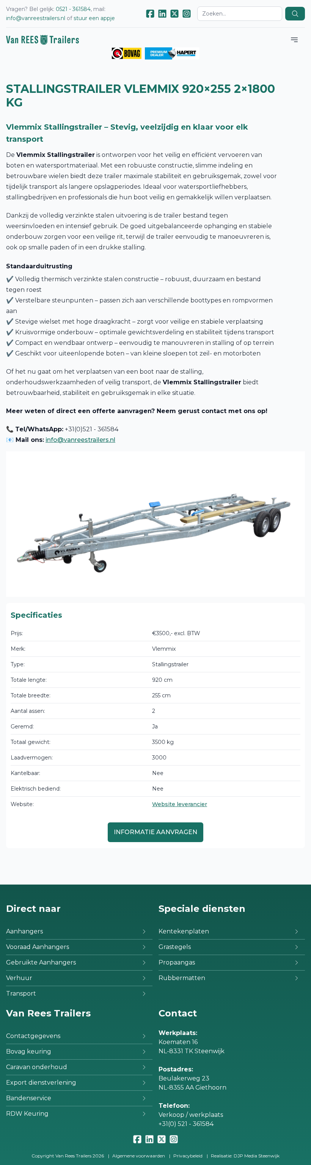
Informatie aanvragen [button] (155, 832)
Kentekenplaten (184, 931)
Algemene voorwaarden (138, 1156)
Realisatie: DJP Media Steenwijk (245, 1156)
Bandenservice (28, 1098)
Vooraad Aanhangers (37, 946)
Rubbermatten (182, 978)
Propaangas (177, 962)
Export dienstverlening (41, 1082)
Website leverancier (179, 804)
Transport (21, 993)
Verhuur (19, 978)
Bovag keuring (28, 1051)
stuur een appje (94, 18)
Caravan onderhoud (36, 1067)
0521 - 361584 (73, 9)
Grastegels (175, 946)
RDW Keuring (27, 1113)
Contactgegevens (33, 1036)
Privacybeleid (188, 1156)
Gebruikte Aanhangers (41, 962)
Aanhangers (24, 931)
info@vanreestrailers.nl (35, 18)
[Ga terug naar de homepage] (42, 40)
